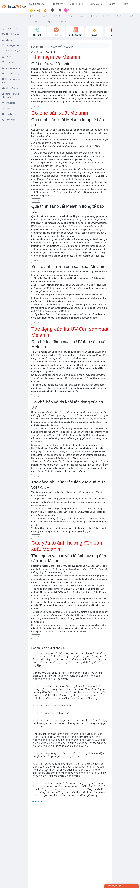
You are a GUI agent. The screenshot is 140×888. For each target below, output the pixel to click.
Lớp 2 (45, 16)
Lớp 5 (82, 16)
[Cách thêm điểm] (39, 10)
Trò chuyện (57, 3)
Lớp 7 (106, 16)
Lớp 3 (57, 16)
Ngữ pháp (10, 62)
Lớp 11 (50, 21)
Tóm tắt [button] (36, 106)
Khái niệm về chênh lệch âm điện (52, 713)
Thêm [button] (125, 3)
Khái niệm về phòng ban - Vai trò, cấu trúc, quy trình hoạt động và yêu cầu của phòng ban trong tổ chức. (69, 755)
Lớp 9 (130, 16)
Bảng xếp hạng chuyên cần (10, 95)
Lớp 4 (69, 16)
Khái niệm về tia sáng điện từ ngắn (52, 705)
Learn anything (40, 46)
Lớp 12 (62, 21)
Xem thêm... (37, 801)
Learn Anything (12, 73)
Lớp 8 (118, 16)
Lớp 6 (94, 16)
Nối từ (8, 108)
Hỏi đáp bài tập (13, 34)
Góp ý (111, 3)
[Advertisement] (126, 67)
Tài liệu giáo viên (12, 45)
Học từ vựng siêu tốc (11, 81)
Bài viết (8, 56)
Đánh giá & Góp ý (13, 68)
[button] (68, 10)
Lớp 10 (36, 21)
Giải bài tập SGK (37, 3)
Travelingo (10, 103)
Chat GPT (10, 39)
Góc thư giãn (76, 3)
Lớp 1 (32, 16)
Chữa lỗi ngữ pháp (13, 51)
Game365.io (95, 3)
